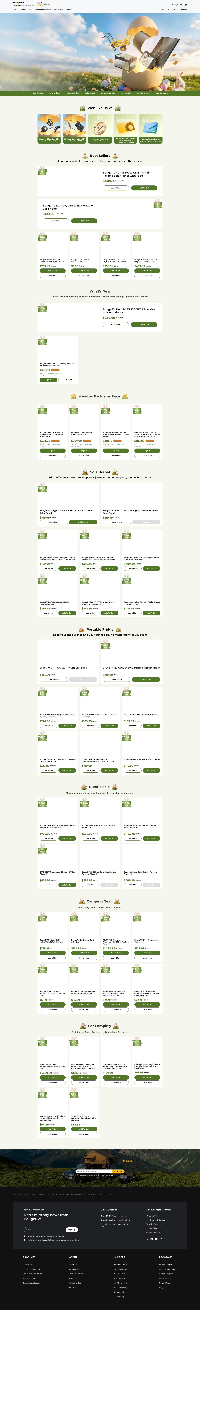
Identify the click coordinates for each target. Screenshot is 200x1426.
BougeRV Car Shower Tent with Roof (82, 941)
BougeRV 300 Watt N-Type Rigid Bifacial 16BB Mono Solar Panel (116, 434)
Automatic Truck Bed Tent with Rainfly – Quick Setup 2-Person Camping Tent (115, 1067)
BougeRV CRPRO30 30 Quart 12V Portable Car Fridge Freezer (58, 716)
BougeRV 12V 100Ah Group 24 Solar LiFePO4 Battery (55, 603)
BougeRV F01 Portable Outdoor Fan (80, 261)
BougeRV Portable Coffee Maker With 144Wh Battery (51, 941)
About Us (73, 1265)
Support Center (120, 1265)
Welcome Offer (152, 1216)
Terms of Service (96, 1175)
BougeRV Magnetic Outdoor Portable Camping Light (83, 993)
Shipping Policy (120, 1269)
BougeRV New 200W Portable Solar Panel (142, 715)
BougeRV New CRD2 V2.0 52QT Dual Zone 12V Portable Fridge (115, 261)
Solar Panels (28, 1265)
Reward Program (166, 1283)
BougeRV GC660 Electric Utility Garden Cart (81, 433)
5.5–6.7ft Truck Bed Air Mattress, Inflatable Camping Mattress (83, 1118)
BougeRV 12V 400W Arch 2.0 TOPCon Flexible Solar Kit (140, 826)
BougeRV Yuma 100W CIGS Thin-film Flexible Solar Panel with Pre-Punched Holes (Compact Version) (147, 434)
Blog (161, 1288)
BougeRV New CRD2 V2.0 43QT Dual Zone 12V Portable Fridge (58, 760)
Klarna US (73, 1278)
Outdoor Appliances (31, 1283)
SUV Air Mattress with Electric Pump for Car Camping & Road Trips (147, 1066)
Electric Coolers (29, 1278)
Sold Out (146, 522)
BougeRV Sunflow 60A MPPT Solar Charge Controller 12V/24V (142, 603)
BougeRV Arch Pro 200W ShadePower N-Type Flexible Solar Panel (52, 261)
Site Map (73, 1288)
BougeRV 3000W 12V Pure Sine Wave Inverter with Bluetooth (98, 603)
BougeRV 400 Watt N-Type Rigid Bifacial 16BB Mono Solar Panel (57, 365)
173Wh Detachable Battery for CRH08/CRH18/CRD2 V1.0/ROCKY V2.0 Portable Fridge (98, 760)
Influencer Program (167, 1269)
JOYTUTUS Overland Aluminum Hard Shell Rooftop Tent (116, 942)
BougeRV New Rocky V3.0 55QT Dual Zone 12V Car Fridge (145, 261)
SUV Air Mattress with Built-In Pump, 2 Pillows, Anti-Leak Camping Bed (52, 1118)
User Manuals (120, 1278)
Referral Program (153, 1232)
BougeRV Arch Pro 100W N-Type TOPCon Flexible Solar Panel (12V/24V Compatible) (57, 559)
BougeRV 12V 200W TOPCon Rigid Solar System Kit (99, 826)
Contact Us (74, 1269)
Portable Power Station (32, 1274)
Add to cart (144, 188)
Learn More (116, 188)
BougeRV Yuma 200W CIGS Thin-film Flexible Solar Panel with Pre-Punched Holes (98, 559)
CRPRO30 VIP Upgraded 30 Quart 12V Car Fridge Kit (57, 873)
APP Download (120, 1283)
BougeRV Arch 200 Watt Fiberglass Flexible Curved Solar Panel (130, 511)
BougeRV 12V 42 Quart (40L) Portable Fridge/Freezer (131, 668)
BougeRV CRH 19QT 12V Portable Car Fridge (63, 668)
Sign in (48, 380)
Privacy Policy (111, 1175)
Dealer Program (165, 1278)
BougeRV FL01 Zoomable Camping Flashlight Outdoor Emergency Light (146, 994)
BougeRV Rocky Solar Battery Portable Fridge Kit (140, 873)
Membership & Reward (155, 1220)
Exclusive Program (153, 1224)
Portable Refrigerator (31, 1269)
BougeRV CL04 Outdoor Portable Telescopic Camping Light (52, 994)
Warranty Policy (120, 1288)
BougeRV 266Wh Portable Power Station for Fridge (99, 716)
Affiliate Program (166, 1265)
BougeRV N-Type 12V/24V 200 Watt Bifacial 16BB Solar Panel (66, 511)
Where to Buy (75, 1283)
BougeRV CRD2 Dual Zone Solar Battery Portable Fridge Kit (99, 873)
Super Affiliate (151, 1228)
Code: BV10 (115, 325)
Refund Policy (120, 1274)
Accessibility (119, 1297)
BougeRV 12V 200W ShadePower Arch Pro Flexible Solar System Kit (58, 826)
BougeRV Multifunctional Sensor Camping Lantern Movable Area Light (114, 994)
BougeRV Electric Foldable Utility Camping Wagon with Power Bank (52, 434)
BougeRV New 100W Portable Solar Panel (142, 759)
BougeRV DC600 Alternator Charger (146, 941)
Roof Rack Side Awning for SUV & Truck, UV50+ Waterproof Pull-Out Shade (83, 1067)
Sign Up (72, 1230)
